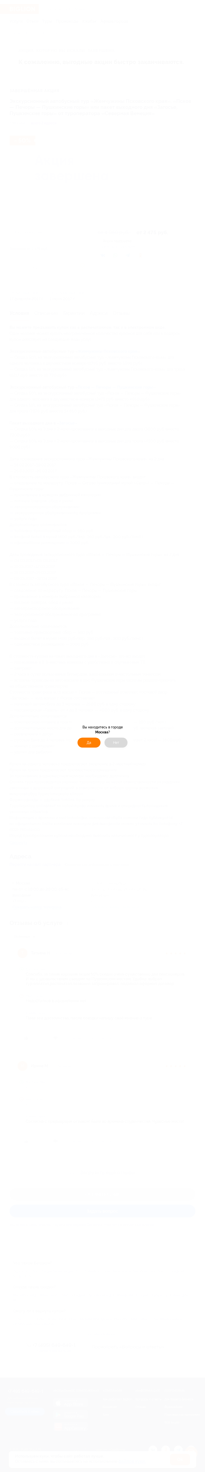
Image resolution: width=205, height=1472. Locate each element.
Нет (116, 743)
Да (89, 743)
